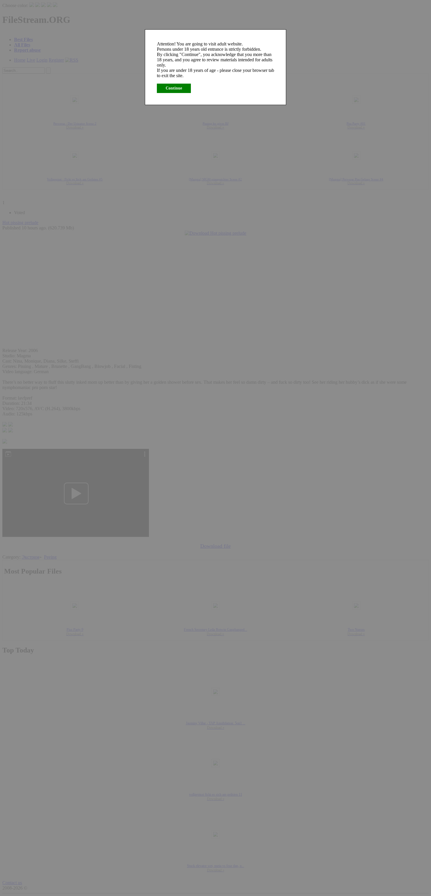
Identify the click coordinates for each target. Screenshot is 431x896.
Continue (174, 88)
